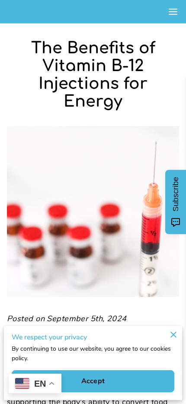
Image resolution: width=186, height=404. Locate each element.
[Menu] (173, 12)
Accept (93, 381)
